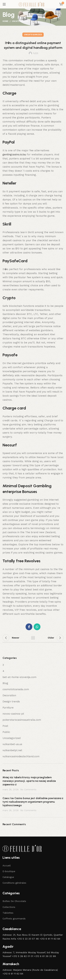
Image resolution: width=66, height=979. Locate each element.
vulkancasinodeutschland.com (21, 756)
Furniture (8, 707)
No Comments (28, 789)
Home (5, 21)
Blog (5, 683)
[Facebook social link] (29, 626)
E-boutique (9, 871)
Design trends (11, 701)
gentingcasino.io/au (14, 154)
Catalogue (8, 877)
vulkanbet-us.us (12, 744)
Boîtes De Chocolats (14, 901)
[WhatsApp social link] (37, 626)
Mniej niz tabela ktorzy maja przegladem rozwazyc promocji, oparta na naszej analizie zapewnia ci (29, 781)
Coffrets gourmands (14, 918)
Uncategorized (20, 21)
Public (6, 732)
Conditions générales (14, 882)
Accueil (7, 865)
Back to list (33, 637)
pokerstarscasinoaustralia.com (22, 719)
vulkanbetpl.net (12, 750)
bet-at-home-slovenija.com (19, 677)
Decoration (9, 695)
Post (5, 725)
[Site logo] (33, 4)
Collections (9, 907)
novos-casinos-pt (13, 713)
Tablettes (8, 912)
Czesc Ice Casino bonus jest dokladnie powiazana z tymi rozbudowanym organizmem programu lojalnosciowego (33, 802)
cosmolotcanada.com (16, 689)
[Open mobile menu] (4, 4)
